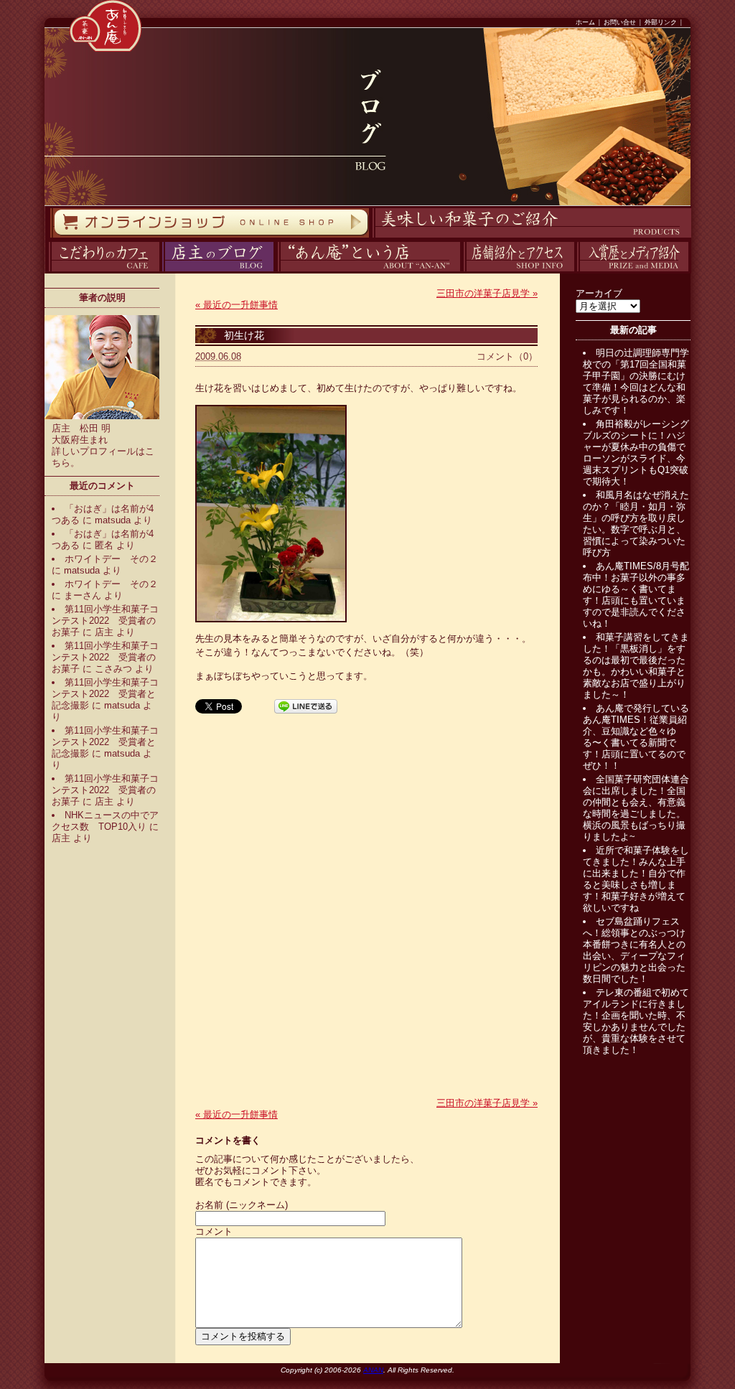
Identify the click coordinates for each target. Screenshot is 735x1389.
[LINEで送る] (305, 705)
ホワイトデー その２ (111, 558)
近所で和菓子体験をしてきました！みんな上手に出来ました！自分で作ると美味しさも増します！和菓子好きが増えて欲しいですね (636, 879)
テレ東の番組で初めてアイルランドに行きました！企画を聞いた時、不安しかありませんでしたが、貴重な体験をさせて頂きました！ (636, 1021)
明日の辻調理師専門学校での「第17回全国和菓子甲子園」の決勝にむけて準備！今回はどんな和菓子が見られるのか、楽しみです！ (636, 381)
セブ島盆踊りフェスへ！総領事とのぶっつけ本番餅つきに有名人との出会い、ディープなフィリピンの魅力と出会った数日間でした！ (634, 950)
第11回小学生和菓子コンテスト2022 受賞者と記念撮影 (105, 694)
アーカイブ (599, 293)
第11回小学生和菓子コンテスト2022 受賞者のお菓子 (105, 620)
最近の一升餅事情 (236, 304)
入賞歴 (575, 271)
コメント (214, 1231)
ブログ (160, 271)
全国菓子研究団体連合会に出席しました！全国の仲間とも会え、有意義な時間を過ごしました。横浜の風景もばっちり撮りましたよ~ (636, 808)
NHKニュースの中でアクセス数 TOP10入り (105, 821)
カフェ (46, 271)
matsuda (113, 520)
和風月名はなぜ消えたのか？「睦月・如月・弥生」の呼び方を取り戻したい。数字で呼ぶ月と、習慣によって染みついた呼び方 (636, 524)
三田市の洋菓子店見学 (487, 293)
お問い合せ (620, 22)
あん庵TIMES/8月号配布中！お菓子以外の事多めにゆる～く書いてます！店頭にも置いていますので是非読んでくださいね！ (636, 595)
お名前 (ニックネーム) (241, 1204)
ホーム (585, 22)
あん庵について (277, 271)
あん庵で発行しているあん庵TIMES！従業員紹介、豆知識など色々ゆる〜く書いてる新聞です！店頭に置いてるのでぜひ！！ (636, 737)
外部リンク (661, 22)
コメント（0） (507, 356)
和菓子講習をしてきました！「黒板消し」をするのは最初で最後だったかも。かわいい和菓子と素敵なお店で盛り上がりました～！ (636, 666)
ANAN (373, 1370)
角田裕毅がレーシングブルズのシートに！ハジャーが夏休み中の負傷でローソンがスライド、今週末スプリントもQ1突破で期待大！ (636, 452)
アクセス (461, 271)
